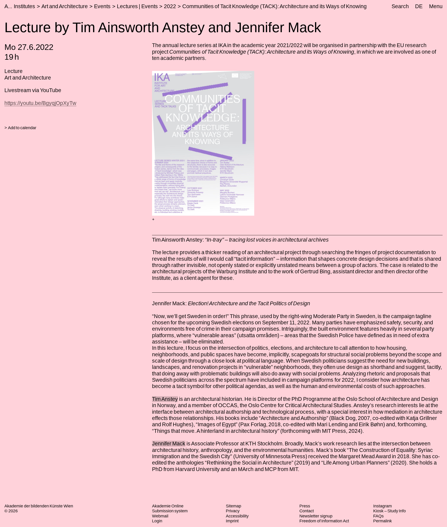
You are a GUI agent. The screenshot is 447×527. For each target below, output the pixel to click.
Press (304, 506)
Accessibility (237, 516)
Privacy (233, 511)
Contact (306, 511)
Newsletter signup (315, 516)
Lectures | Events (137, 6)
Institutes (24, 6)
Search (400, 6)
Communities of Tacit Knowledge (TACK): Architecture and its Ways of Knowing (274, 6)
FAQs (378, 516)
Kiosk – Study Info (389, 511)
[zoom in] (153, 219)
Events (102, 6)
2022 (170, 6)
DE (419, 6)
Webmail (160, 516)
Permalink (382, 521)
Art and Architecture (64, 6)
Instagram (382, 506)
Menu (436, 6)
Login (157, 521)
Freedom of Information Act (324, 521)
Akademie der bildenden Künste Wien (38, 506)
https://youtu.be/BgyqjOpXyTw (40, 103)
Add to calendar (22, 127)
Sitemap (233, 506)
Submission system (170, 511)
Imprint (232, 521)
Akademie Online (167, 506)
